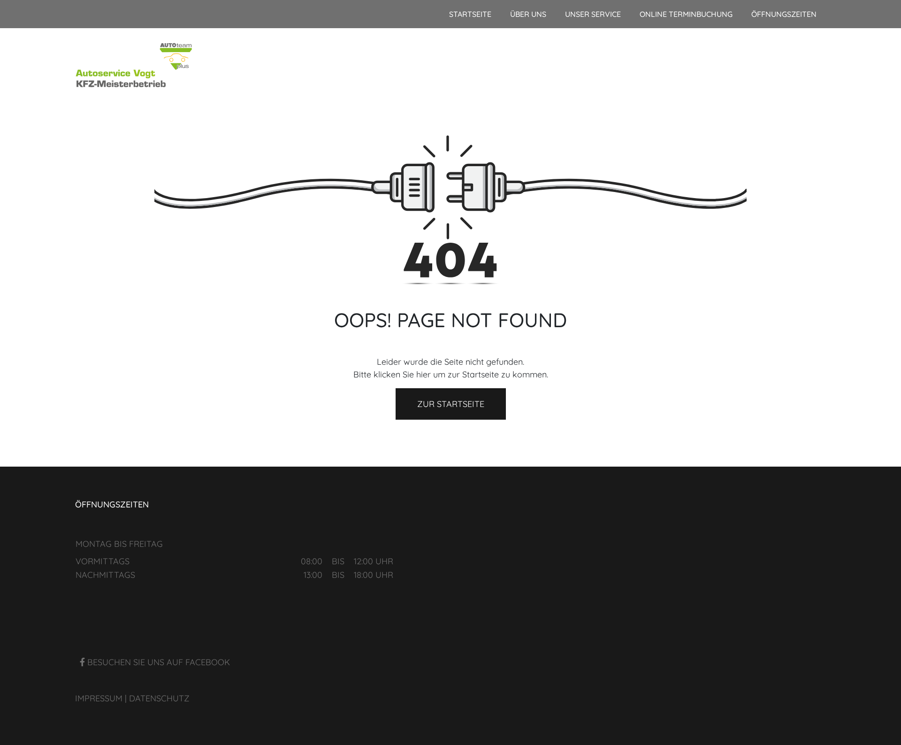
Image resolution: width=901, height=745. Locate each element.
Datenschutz (159, 698)
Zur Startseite (450, 404)
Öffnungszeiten (784, 14)
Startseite (470, 14)
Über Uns (528, 14)
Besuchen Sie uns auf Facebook (157, 662)
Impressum (98, 698)
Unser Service (593, 14)
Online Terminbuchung (686, 14)
